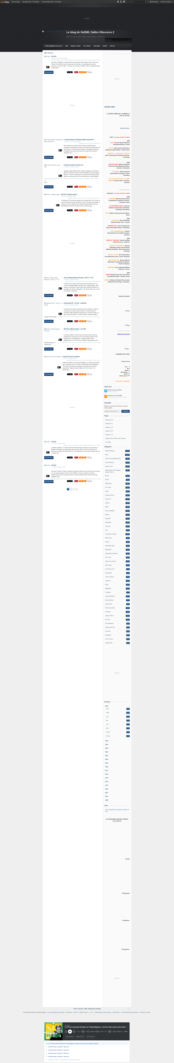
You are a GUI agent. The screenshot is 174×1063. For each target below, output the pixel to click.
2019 (106, 763)
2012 (106, 789)
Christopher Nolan (110, 545)
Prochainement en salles (54, 46)
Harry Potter (108, 565)
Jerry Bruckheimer (110, 596)
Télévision (108, 580)
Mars (107, 728)
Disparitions (108, 549)
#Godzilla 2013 (80, 478)
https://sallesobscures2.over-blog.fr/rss (117, 397)
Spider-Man (108, 522)
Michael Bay (108, 573)
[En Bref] (47, 56)
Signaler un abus (83, 1012)
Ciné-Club (107, 631)
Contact (75, 1012)
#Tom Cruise (98, 198)
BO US (107, 475)
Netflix (107, 507)
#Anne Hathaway (88, 60)
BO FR (107, 479)
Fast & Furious (109, 639)
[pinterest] (124, 2)
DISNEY (105, 46)
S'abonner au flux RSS (115, 395)
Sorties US (108, 499)
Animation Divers (109, 495)
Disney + (107, 541)
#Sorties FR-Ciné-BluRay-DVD (87, 316)
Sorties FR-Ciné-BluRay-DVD (113, 458)
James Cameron (109, 576)
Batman (107, 514)
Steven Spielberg (109, 510)
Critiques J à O (109, 427)
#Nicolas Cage (80, 60)
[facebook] (118, 2)
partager (81, 1036)
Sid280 (32, 1012)
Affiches (107, 503)
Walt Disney (108, 483)
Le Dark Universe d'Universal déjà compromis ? (79, 139)
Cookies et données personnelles (130, 1012)
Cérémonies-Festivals (111, 534)
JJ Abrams (108, 592)
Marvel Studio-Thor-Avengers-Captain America (113, 471)
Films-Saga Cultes (110, 608)
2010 (106, 796)
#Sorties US (90, 360)
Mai (107, 720)
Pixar (106, 530)
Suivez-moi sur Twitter (115, 390)
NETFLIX (112, 46)
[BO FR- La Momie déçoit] (52, 194)
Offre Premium (116, 1012)
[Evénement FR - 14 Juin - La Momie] (53, 305)
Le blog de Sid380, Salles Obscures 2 (90, 32)
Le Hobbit (107, 611)
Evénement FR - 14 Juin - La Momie (75, 303)
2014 (106, 781)
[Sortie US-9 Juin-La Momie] (52, 356)
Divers (107, 584)
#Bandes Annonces (96, 60)
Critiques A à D (109, 420)
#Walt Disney (90, 445)
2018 (106, 766)
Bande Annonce (124, 128)
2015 (106, 778)
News (106, 454)
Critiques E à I (109, 423)
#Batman (55, 178)
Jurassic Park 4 (109, 615)
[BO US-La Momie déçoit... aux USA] (53, 331)
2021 (106, 755)
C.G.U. (91, 1012)
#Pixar (75, 60)
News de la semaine (110, 561)
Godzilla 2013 (108, 643)
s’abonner (70, 1036)
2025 (106, 741)
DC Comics (108, 487)
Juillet (107, 712)
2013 (106, 785)
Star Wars (107, 526)
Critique (127, 310)
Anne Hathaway (109, 623)
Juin (107, 716)
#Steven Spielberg (83, 445)
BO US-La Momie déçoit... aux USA (75, 329)
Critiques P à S (109, 431)
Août (107, 708)
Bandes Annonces (110, 450)
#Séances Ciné (81, 281)
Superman (108, 518)
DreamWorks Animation (111, 553)
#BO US (85, 342)
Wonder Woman (109, 600)
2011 (106, 792)
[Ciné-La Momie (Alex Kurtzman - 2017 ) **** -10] (53, 279)
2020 (106, 759)
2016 (106, 774)
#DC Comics (60, 178)
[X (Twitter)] (121, 2)
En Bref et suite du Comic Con (73, 165)
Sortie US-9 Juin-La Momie (71, 356)
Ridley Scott (108, 538)
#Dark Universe (60, 60)
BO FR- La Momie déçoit (69, 194)
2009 (106, 800)
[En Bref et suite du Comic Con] (53, 167)
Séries (107, 491)
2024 (106, 744)
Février (108, 732)
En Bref (53, 56)
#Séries (65, 178)
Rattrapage (108, 588)
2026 (106, 706)
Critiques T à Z (109, 434)
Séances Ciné (109, 466)
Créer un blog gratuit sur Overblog (55, 1012)
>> (76, 489)
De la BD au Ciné (109, 569)
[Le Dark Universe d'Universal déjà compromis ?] (53, 141)
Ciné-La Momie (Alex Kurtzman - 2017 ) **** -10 (78, 277)
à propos (91, 1036)
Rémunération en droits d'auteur (103, 1012)
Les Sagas (108, 442)
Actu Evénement (109, 462)
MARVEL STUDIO (76, 46)
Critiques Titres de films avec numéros (115, 438)
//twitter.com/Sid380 (112, 391)
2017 (106, 770)
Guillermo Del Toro (110, 627)
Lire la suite (48, 72)
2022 (106, 752)
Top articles (69, 1012)
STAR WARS (96, 46)
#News (51, 178)
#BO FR (83, 198)
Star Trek (107, 619)
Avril (107, 724)
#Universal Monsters (68, 60)
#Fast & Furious (63, 478)
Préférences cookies (145, 1012)
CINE (66, 46)
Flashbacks (108, 635)
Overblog (98, 1008)
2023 (106, 748)
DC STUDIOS (87, 46)
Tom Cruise (108, 557)
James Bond (108, 604)
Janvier (108, 736)
